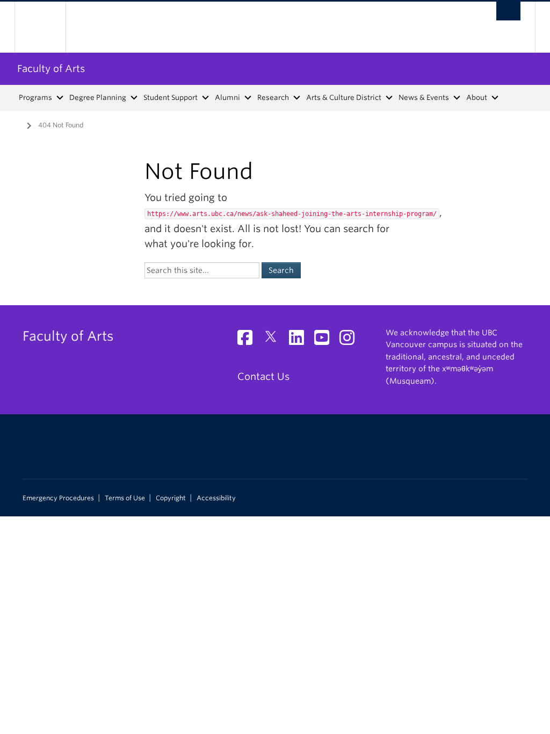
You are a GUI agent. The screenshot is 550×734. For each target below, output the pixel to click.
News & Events (424, 97)
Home (14, 124)
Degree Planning (97, 97)
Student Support (170, 97)
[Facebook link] (248, 340)
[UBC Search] (508, 11)
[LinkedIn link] (300, 340)
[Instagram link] (351, 340)
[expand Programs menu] (60, 98)
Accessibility (216, 498)
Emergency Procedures (58, 498)
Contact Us (263, 376)
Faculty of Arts (51, 68)
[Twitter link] (275, 340)
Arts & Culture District (343, 97)
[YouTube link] (325, 340)
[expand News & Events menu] (457, 98)
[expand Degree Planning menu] (134, 98)
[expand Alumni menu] (248, 98)
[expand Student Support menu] (206, 98)
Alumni (227, 97)
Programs (35, 97)
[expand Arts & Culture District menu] (389, 98)
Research (273, 97)
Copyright (171, 498)
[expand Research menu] (297, 98)
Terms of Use (125, 498)
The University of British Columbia (48, 27)
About (476, 97)
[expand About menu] (495, 98)
